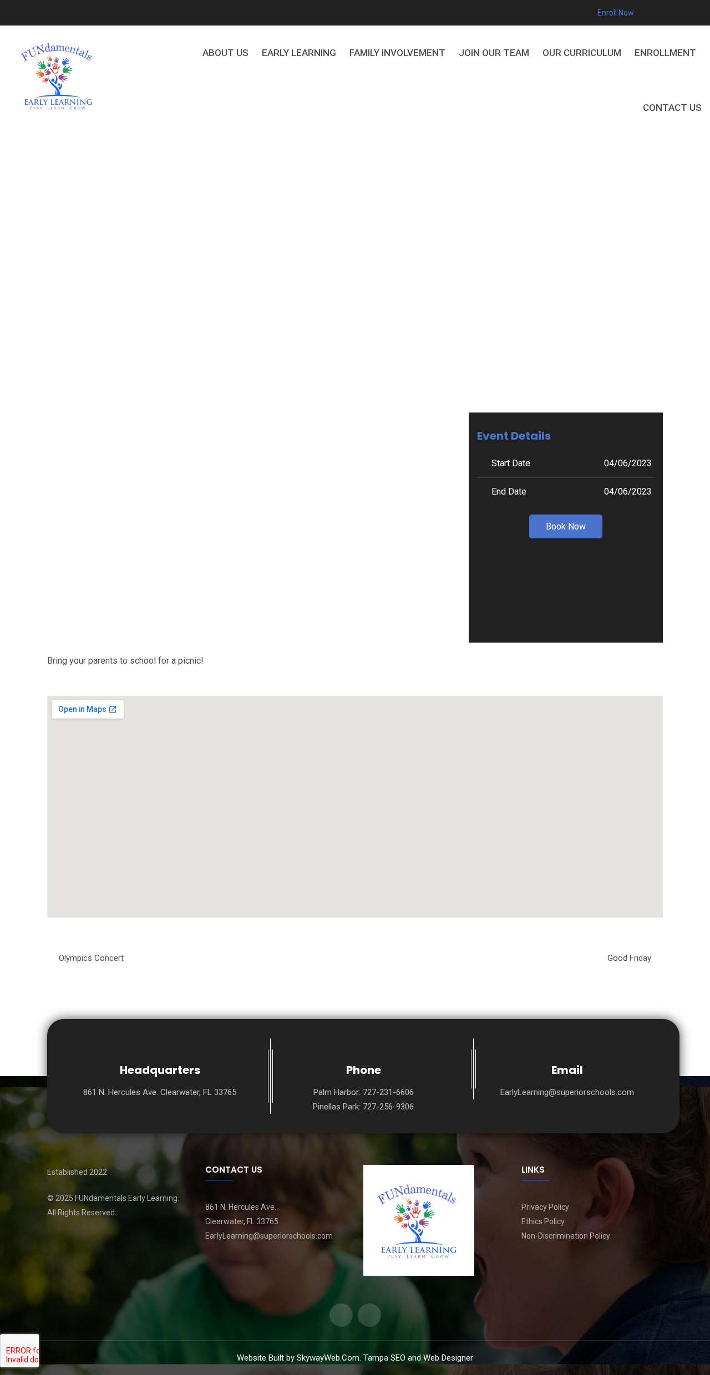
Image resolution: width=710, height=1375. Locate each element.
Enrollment (665, 52)
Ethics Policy (543, 1221)
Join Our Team (494, 52)
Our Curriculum (581, 52)
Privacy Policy (545, 1207)
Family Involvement (397, 52)
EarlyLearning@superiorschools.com (567, 1092)
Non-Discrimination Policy (565, 1235)
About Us (225, 52)
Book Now (566, 526)
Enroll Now (615, 12)
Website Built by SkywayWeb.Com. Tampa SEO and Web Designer (355, 1358)
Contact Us (672, 107)
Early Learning (299, 52)
